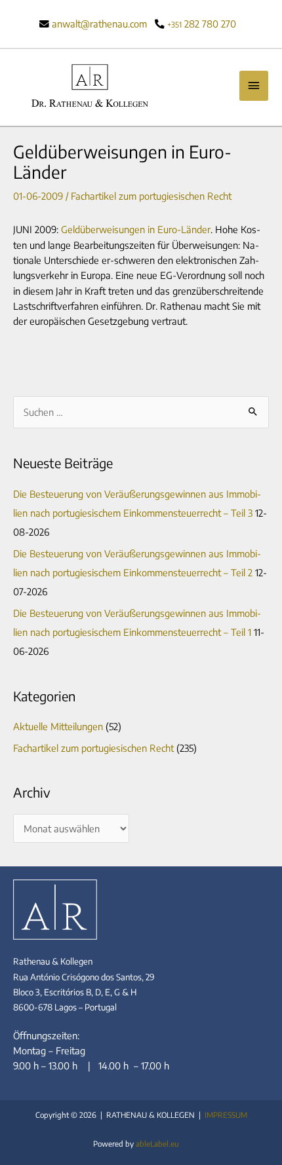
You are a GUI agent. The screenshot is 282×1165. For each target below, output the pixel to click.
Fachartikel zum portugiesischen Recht (151, 196)
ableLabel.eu (157, 1144)
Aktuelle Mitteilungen (58, 726)
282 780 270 (201, 23)
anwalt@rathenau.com (99, 23)
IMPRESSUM (226, 1115)
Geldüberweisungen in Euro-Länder (136, 229)
